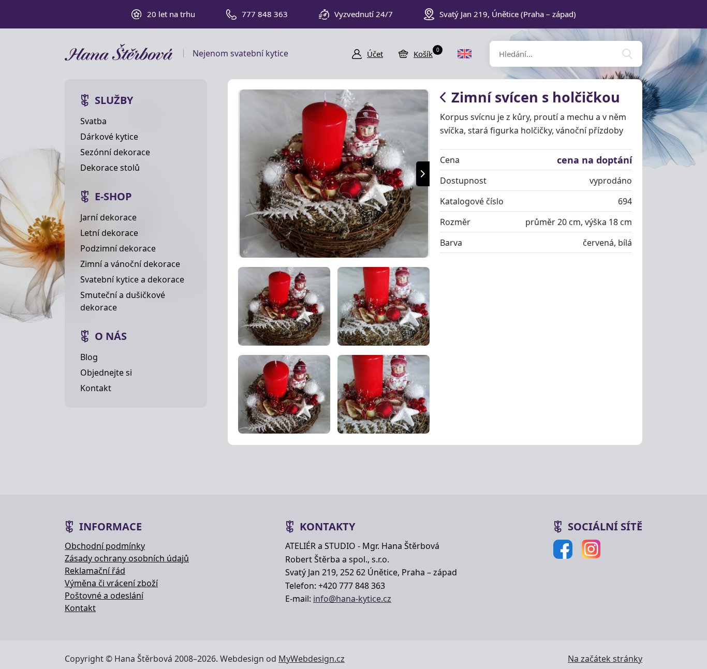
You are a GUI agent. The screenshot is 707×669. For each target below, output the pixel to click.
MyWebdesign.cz (311, 658)
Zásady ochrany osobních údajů (127, 558)
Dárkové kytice (109, 136)
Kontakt (95, 388)
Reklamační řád (95, 570)
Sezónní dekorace (115, 152)
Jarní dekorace (108, 217)
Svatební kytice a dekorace (132, 279)
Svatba (93, 121)
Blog (89, 357)
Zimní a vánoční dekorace (130, 264)
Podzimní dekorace (118, 248)
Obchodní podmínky (105, 546)
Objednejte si (106, 372)
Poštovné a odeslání (104, 595)
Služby (114, 100)
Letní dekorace (109, 233)
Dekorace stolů (110, 167)
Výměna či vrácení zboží (111, 583)
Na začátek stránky (605, 658)
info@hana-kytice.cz (352, 598)
